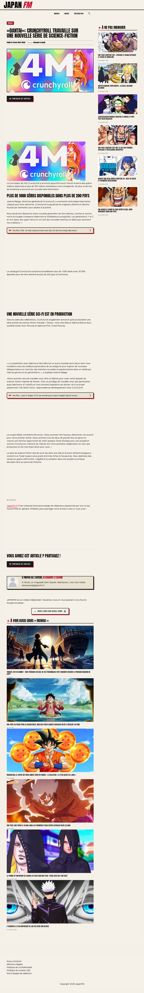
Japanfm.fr (12, 506)
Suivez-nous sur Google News (50, 611)
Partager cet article (21, 99)
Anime (66, 13)
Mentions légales (15, 964)
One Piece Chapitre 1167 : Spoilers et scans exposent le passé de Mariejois (117, 56)
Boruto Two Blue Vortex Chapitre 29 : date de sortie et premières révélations (117, 180)
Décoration (78, 13)
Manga (57, 13)
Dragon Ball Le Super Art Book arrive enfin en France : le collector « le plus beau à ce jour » (41, 775)
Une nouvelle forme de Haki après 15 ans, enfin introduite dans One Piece (115, 210)
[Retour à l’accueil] (18, 4)
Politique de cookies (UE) (18, 970)
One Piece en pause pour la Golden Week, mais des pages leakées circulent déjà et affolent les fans (43, 724)
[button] (89, 13)
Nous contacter (14, 961)
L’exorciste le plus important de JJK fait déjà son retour (28, 926)
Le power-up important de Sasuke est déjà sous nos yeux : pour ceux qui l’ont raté (37, 876)
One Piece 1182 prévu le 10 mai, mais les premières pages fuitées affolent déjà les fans (38, 825)
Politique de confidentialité (19, 967)
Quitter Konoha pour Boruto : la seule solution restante (115, 87)
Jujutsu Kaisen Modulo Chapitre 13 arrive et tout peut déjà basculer (116, 118)
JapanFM (79, 984)
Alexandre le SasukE (53, 577)
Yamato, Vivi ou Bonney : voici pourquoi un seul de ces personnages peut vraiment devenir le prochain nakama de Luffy (48, 673)
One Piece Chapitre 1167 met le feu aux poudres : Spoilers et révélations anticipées (115, 149)
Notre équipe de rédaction (19, 973)
